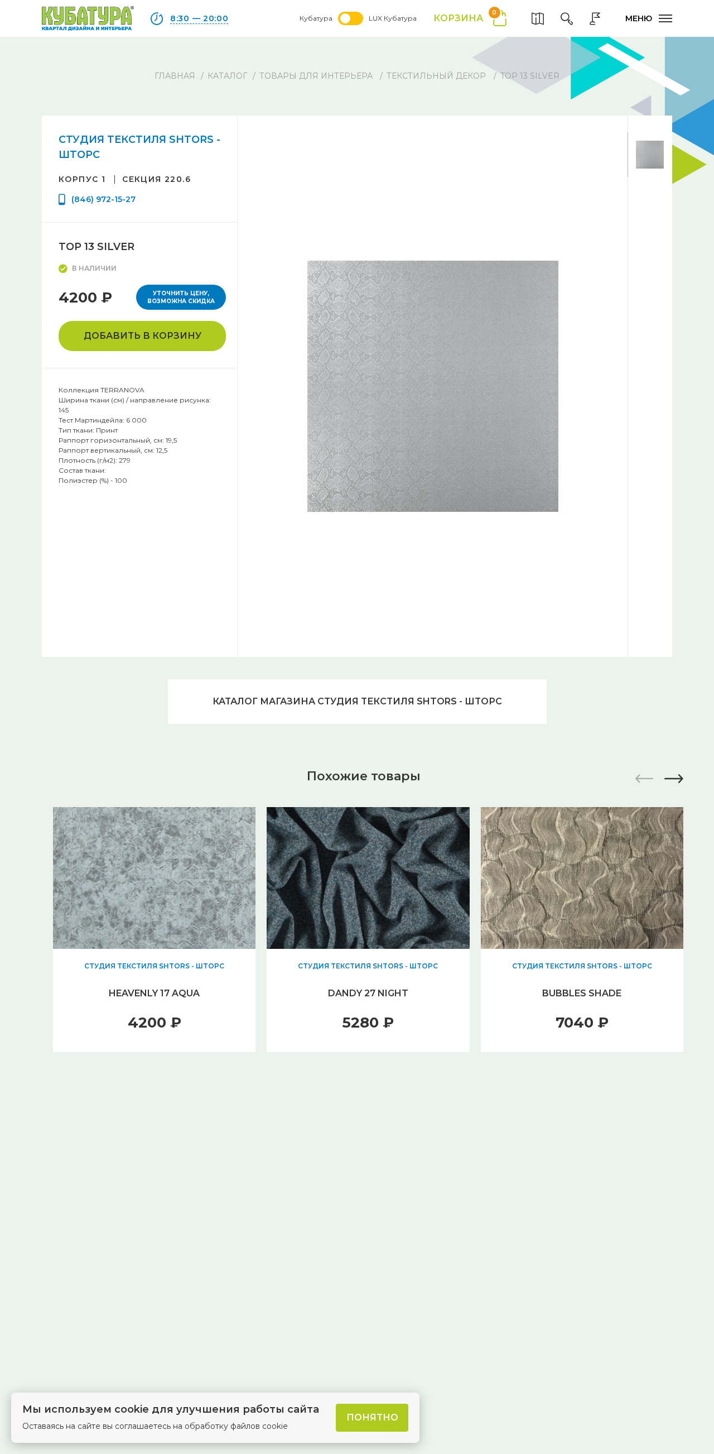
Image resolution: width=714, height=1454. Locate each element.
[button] (673, 778)
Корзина (464, 17)
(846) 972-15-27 (103, 199)
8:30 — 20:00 (199, 18)
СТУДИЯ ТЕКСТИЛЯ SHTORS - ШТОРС (154, 966)
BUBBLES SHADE (581, 993)
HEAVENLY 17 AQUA (154, 993)
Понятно (372, 1417)
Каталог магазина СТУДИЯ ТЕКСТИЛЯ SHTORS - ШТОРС (357, 701)
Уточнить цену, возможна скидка (181, 297)
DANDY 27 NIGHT (368, 993)
